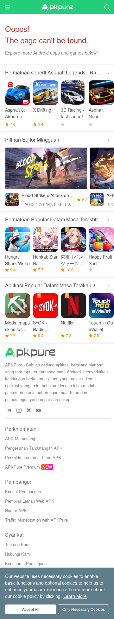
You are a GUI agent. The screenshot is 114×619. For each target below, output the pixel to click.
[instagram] (19, 411)
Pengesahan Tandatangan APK (33, 448)
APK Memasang (20, 438)
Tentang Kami (17, 544)
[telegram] (9, 411)
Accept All (30, 609)
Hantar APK (16, 510)
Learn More (75, 596)
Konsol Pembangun (23, 491)
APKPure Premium (22, 467)
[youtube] (38, 411)
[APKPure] (57, 7)
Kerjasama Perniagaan (26, 563)
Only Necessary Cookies (83, 609)
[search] (107, 7)
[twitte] (29, 411)
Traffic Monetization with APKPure (36, 520)
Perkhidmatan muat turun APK (33, 457)
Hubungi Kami (18, 554)
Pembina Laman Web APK (29, 501)
